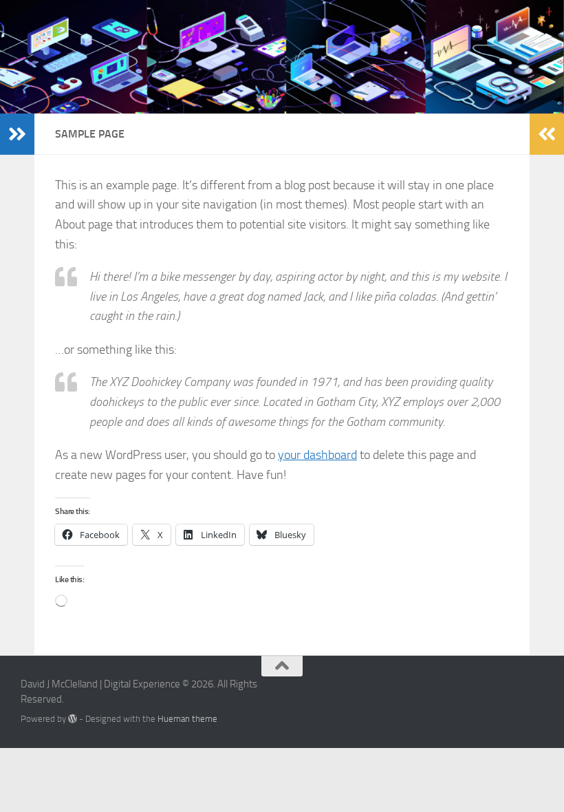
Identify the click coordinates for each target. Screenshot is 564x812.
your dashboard (317, 454)
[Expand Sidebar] (17, 134)
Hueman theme (187, 719)
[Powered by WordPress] (72, 718)
